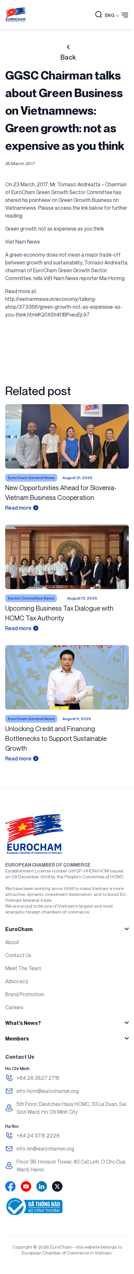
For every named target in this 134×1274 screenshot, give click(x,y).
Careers (14, 1007)
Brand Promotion (24, 994)
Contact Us (18, 955)
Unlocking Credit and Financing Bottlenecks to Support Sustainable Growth (56, 738)
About (12, 942)
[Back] (68, 47)
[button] (98, 15)
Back (68, 57)
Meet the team (23, 968)
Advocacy (16, 981)
